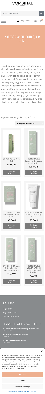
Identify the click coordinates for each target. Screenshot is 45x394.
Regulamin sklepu (10, 312)
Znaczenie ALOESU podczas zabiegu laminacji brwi (21, 329)
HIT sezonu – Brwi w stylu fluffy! (14, 340)
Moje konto (25, 21)
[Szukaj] (41, 13)
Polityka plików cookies (15, 391)
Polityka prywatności (30, 391)
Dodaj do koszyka (11, 172)
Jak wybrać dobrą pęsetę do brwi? (15, 335)
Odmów (22, 381)
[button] (42, 351)
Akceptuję (22, 374)
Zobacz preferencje (22, 387)
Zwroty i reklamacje (11, 316)
